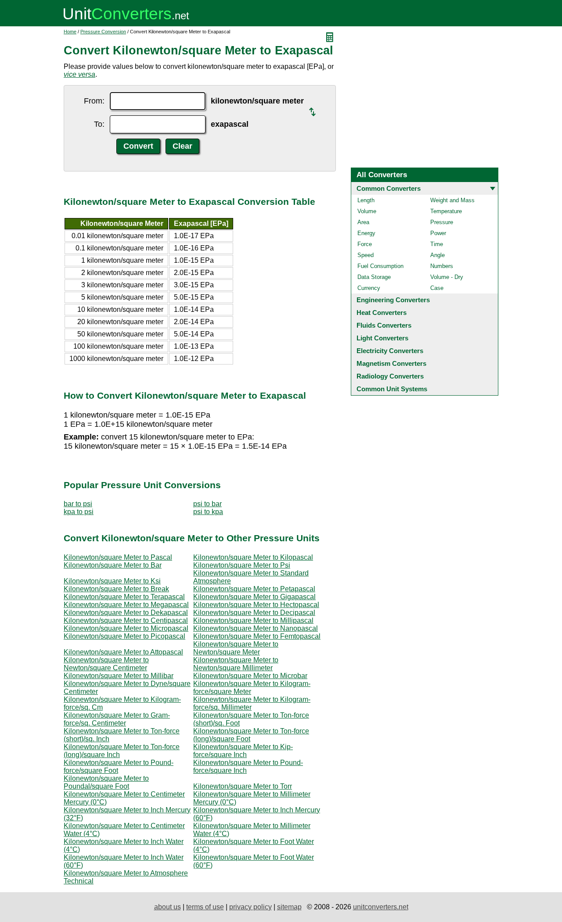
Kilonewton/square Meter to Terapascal (124, 596)
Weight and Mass (452, 200)
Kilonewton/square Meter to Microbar (250, 675)
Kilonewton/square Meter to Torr (242, 786)
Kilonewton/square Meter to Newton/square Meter (235, 648)
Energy (366, 233)
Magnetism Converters (391, 363)
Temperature (446, 211)
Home (70, 31)
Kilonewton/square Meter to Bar (113, 565)
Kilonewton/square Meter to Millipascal (253, 620)
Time (436, 244)
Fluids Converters (384, 325)
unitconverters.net (380, 907)
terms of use (205, 907)
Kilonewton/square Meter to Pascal (118, 557)
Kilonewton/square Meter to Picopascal (124, 636)
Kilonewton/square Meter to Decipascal (254, 612)
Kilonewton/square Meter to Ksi (112, 581)
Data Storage (374, 277)
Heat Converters (382, 312)
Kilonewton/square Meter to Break (116, 589)
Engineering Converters (393, 300)
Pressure (441, 222)
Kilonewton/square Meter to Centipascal (126, 620)
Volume (366, 211)
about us (167, 907)
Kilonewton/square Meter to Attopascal (123, 652)
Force (364, 244)
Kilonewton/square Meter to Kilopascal (253, 557)
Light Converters (382, 338)
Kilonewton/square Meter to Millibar (118, 675)
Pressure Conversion (103, 31)
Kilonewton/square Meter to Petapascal (254, 589)
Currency (368, 288)
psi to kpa (208, 511)
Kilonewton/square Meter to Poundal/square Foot (106, 782)
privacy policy (250, 907)
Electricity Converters (390, 350)
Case (436, 288)
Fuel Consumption (380, 266)
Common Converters (389, 188)
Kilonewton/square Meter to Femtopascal (257, 636)
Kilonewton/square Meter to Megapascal (126, 604)
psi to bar (207, 503)
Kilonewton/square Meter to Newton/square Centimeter (106, 664)
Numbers (441, 266)
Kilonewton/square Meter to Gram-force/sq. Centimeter (117, 719)
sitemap (289, 907)
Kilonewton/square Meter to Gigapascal (254, 596)
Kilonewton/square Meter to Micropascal (126, 628)
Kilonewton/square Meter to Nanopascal (255, 628)
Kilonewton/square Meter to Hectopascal (256, 604)
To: (99, 124)
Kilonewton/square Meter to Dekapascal (126, 612)
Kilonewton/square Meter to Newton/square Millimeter (235, 664)
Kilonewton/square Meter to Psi (241, 565)
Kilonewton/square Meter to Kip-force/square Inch (243, 750)
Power (438, 233)
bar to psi (78, 503)
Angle (437, 255)
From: (94, 100)
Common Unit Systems (392, 389)
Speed (365, 255)
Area (363, 222)
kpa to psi (79, 511)
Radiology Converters (390, 376)
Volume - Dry (446, 277)
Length (366, 200)
